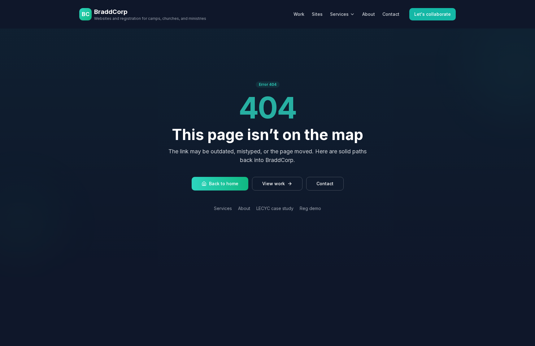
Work (299, 14)
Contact (390, 14)
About (368, 14)
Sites (317, 14)
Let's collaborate (432, 14)
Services (339, 14)
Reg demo (310, 208)
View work (273, 183)
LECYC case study (275, 208)
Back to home (223, 183)
